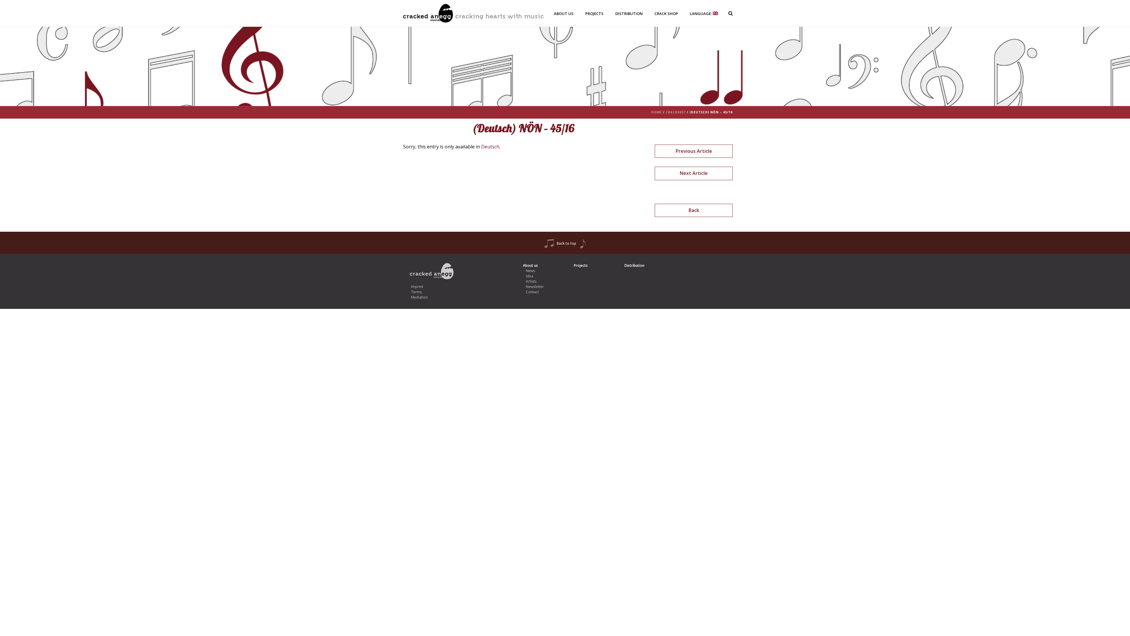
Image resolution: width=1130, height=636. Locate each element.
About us (564, 13)
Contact (532, 291)
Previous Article (694, 151)
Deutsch (490, 146)
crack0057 (676, 112)
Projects (594, 13)
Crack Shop (666, 13)
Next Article (694, 173)
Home (656, 112)
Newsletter (535, 286)
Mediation (419, 297)
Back (694, 210)
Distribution (629, 13)
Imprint (417, 286)
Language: (701, 13)
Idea (529, 276)
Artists (531, 281)
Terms (416, 291)
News (530, 270)
